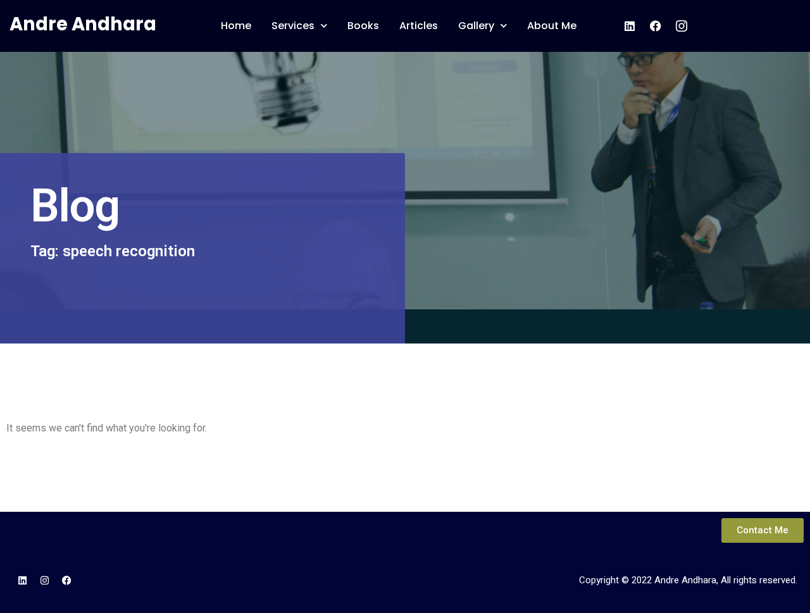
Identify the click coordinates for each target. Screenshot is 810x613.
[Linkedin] (22, 580)
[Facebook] (66, 580)
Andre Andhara (82, 24)
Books (363, 25)
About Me (551, 25)
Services (293, 25)
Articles (418, 25)
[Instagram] (44, 580)
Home (236, 25)
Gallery (476, 25)
